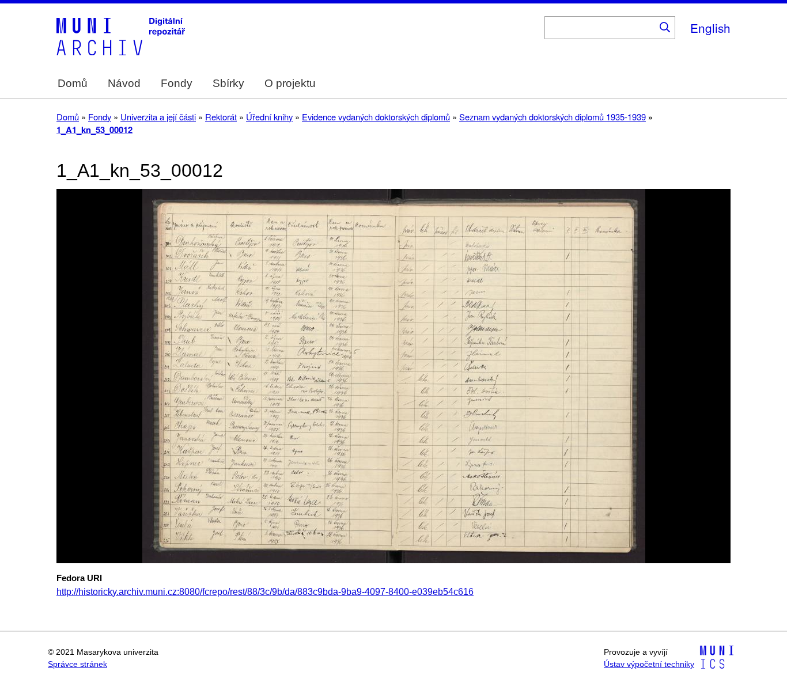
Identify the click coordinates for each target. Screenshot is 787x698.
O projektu (290, 83)
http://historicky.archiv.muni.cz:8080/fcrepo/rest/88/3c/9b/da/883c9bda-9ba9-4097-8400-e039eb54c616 (265, 592)
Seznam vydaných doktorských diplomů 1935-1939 (552, 117)
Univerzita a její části (158, 117)
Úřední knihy (269, 117)
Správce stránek (77, 664)
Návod (124, 83)
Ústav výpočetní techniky (649, 664)
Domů (73, 83)
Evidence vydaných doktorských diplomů (376, 117)
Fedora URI (79, 578)
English (710, 27)
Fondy (176, 83)
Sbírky (228, 83)
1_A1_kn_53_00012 (94, 129)
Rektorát (221, 117)
